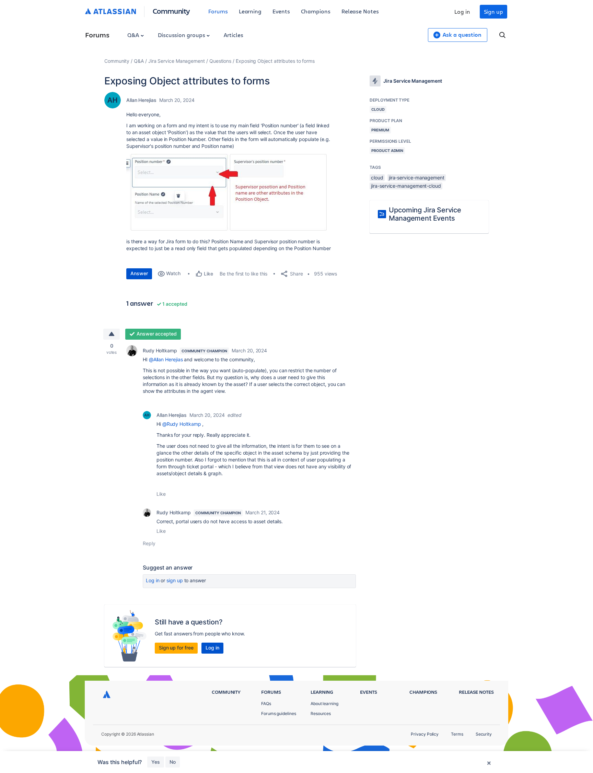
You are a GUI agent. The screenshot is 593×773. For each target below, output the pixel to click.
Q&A (133, 34)
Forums (218, 11)
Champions (315, 11)
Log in (462, 11)
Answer (139, 273)
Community (171, 11)
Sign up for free (176, 648)
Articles (233, 34)
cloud (377, 177)
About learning (324, 703)
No (173, 762)
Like (161, 494)
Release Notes (360, 11)
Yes (155, 762)
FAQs (266, 703)
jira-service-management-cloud (406, 186)
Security (484, 734)
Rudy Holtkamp (160, 350)
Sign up (493, 11)
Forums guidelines (278, 713)
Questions (220, 61)
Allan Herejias (141, 100)
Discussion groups (182, 34)
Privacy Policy (425, 734)
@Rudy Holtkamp (181, 424)
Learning (250, 11)
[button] (228, 193)
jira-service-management (416, 177)
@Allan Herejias (166, 359)
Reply (149, 543)
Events (281, 11)
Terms (457, 734)
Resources (321, 713)
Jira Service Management (176, 61)
